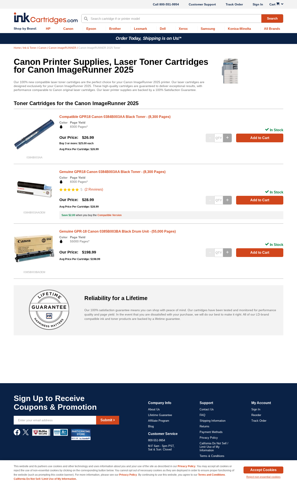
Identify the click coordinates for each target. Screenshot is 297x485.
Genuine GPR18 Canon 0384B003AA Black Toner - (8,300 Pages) (112, 172)
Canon (42, 47)
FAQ (202, 415)
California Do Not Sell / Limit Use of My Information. (45, 478)
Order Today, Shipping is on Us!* (148, 38)
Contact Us (207, 409)
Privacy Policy (209, 437)
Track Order (234, 4)
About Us (154, 409)
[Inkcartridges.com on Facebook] (17, 434)
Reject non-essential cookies (263, 476)
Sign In (258, 4)
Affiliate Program (158, 420)
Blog (151, 426)
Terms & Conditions (212, 456)
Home (18, 47)
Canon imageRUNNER (63, 47)
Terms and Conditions (211, 474)
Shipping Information (212, 420)
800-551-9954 (169, 4)
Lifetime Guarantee (160, 415)
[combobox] (182, 18)
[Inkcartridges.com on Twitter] (25, 434)
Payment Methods (211, 432)
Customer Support (202, 4)
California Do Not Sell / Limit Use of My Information (214, 447)
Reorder (256, 415)
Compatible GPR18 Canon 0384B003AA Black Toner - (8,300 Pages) (114, 117)
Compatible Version (109, 215)
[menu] (148, 28)
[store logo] (46, 18)
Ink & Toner (30, 47)
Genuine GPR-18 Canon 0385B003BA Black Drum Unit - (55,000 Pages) (117, 231)
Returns (204, 426)
